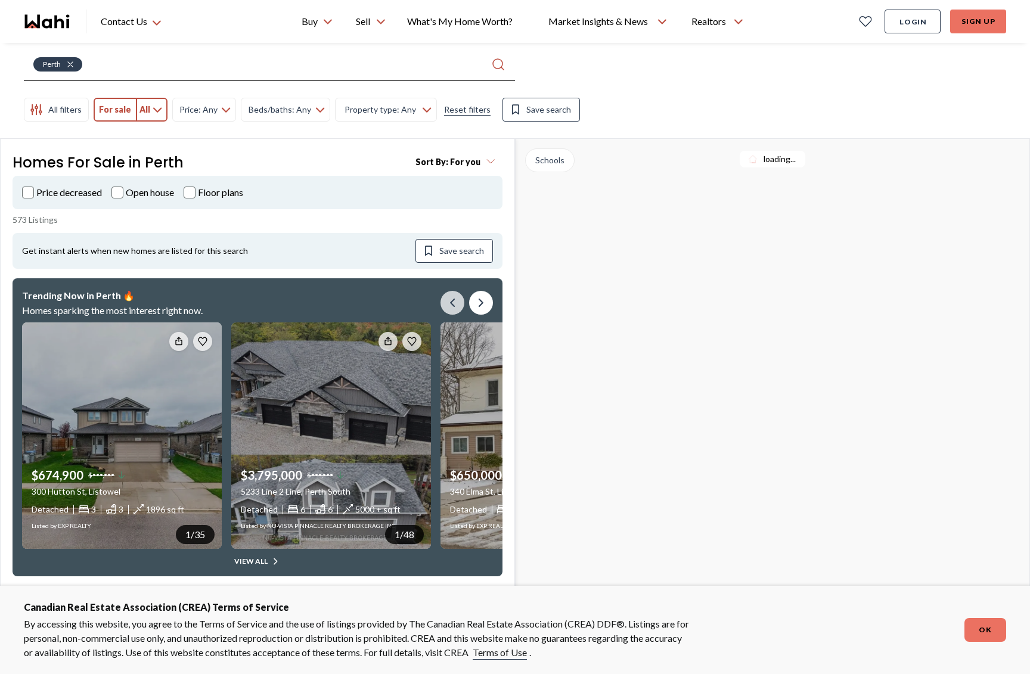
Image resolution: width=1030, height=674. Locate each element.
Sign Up (978, 21)
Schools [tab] (549, 160)
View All (251, 561)
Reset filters (467, 109)
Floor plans (220, 192)
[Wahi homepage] (48, 21)
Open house (150, 192)
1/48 (404, 534)
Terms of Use (500, 652)
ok (985, 629)
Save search (548, 109)
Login (913, 21)
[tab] (56, 110)
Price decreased (69, 192)
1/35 (195, 534)
